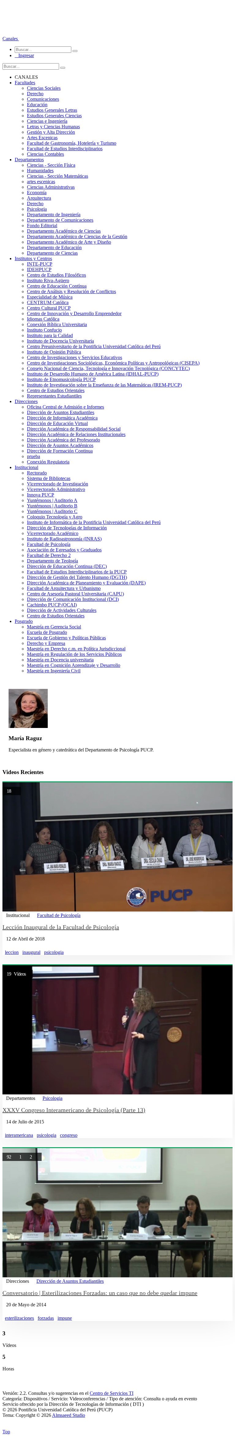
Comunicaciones (43, 99)
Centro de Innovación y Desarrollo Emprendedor (74, 313)
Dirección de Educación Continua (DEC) (67, 566)
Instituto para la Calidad (50, 335)
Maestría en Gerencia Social (54, 626)
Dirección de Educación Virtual (57, 423)
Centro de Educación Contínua (57, 286)
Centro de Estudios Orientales (55, 390)
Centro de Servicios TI (111, 1393)
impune (65, 1318)
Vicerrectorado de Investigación (57, 483)
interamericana (19, 1135)
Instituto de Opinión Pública (54, 352)
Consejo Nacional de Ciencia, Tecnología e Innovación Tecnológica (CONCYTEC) (108, 368)
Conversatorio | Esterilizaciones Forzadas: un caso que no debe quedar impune (99, 1293)
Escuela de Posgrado (47, 632)
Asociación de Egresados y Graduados (64, 549)
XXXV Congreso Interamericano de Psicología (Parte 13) (73, 1110)
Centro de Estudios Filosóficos (56, 275)
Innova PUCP (40, 494)
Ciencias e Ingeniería (47, 121)
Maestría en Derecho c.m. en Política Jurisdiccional (76, 648)
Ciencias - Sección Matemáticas (57, 176)
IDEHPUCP (39, 269)
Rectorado (37, 472)
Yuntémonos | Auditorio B (52, 505)
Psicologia (37, 209)
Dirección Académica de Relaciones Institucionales (76, 434)
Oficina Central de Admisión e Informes (65, 406)
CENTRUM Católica (48, 302)
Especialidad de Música (50, 297)
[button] (10, 38)
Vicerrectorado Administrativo (56, 489)
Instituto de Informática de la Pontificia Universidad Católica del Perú (94, 522)
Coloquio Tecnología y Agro (54, 516)
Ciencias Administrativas (51, 187)
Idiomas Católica (43, 319)
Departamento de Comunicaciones (60, 220)
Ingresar (24, 55)
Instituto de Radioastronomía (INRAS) (64, 538)
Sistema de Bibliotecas (48, 478)
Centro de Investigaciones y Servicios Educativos (74, 357)
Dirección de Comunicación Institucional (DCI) (73, 599)
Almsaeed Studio (68, 1415)
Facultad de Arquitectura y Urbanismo (64, 588)
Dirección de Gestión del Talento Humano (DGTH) (77, 577)
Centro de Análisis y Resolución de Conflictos (71, 291)
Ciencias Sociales (44, 88)
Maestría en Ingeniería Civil (53, 670)
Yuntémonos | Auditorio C (52, 511)
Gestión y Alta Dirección (51, 132)
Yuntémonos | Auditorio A (52, 500)
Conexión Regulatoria (48, 461)
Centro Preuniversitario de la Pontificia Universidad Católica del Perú (94, 346)
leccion (12, 952)
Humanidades (40, 170)
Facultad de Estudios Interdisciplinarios (65, 148)
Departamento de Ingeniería (53, 214)
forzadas (46, 1318)
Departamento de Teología (52, 560)
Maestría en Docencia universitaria (60, 659)
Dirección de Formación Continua (60, 450)
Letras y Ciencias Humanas (53, 126)
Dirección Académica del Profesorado (63, 439)
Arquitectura (39, 198)
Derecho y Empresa (46, 643)
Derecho (35, 93)
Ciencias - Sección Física (51, 165)
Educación (37, 104)
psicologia (54, 952)
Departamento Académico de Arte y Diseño (69, 242)
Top (6, 1431)
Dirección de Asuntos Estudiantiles (60, 412)
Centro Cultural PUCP (49, 308)
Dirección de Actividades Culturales (61, 610)
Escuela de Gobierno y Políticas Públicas (66, 637)
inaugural (31, 952)
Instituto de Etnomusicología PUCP (61, 379)
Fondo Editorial (42, 225)
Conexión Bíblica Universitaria (57, 324)
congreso (68, 1135)
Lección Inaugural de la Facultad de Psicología (60, 927)
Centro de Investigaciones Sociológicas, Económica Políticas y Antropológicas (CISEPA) (113, 363)
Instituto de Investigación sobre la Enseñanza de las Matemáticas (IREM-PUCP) (104, 384)
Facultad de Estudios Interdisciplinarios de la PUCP (77, 571)
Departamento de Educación (54, 247)
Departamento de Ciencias (52, 253)
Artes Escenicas (42, 137)
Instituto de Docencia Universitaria (60, 341)
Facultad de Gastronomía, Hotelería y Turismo (71, 143)
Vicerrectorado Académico (52, 533)
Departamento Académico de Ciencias (64, 231)
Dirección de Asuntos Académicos (60, 445)
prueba (33, 456)
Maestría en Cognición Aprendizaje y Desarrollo (73, 665)
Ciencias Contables (45, 154)
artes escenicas (41, 181)
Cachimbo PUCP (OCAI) (52, 604)
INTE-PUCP (39, 264)
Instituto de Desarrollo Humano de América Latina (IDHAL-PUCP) (93, 374)
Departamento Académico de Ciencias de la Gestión (77, 236)
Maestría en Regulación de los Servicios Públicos (74, 654)
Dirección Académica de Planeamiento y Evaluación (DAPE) (86, 582)
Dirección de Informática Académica (62, 417)
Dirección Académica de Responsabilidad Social (74, 428)
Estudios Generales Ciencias (54, 115)
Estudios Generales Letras (52, 110)
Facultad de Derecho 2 (49, 555)
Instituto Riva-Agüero (48, 280)
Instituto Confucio (44, 330)
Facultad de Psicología (48, 544)
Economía (37, 192)
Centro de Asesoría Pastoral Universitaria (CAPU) (75, 593)
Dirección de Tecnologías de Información (67, 527)
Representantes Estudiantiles (54, 395)
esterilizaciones (19, 1318)
